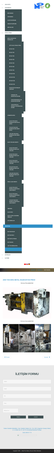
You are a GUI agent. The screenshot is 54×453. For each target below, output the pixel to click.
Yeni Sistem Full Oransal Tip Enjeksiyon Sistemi (16, 106)
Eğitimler (7, 254)
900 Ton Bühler (11, 231)
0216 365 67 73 (27, 432)
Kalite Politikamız (12, 20)
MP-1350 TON (12, 77)
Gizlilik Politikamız (12, 23)
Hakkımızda (8, 7)
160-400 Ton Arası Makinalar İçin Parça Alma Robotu (14, 189)
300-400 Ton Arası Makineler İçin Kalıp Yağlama (14, 156)
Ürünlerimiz (8, 32)
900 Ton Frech (11, 235)
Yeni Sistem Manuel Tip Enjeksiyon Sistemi (16, 100)
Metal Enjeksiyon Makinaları (12, 39)
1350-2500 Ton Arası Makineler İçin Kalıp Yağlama (14, 175)
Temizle (18, 417)
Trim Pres (10, 208)
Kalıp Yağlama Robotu (13, 142)
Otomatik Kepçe (11, 115)
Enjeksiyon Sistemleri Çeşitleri (14, 88)
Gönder (36, 417)
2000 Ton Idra (11, 249)
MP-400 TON (11, 59)
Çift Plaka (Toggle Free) (15, 45)
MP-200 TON (11, 52)
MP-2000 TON (12, 84)
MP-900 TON (11, 70)
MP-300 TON (11, 56)
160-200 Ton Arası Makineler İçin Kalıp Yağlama (14, 149)
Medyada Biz (10, 27)
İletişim (7, 258)
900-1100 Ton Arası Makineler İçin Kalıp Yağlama (14, 168)
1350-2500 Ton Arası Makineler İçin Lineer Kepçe (14, 135)
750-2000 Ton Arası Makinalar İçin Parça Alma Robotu (14, 201)
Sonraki (46, 357)
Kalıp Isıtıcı (10, 212)
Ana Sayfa (7, 4)
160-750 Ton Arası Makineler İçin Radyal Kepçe (14, 122)
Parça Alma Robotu (12, 181)
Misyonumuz (10, 13)
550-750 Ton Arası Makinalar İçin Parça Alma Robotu (14, 195)
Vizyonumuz (10, 16)
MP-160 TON (11, 48)
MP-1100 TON (12, 73)
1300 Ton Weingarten (12, 245)
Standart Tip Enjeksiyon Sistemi (15, 95)
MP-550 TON (11, 63)
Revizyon (7, 226)
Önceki (7, 357)
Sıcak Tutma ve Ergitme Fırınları (13, 216)
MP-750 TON (11, 66)
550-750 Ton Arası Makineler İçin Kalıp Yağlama (14, 162)
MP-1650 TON (12, 80)
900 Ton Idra (10, 242)
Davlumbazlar (11, 220)
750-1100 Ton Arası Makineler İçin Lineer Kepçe (14, 129)
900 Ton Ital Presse (12, 238)
